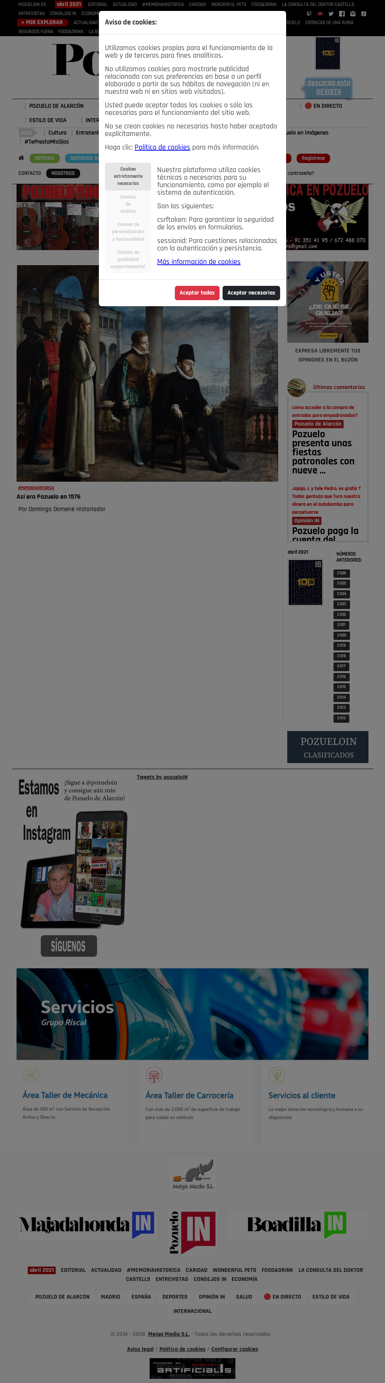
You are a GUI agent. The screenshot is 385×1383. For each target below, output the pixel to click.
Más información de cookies (199, 262)
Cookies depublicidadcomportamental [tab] (128, 259)
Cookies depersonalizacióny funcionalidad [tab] (128, 231)
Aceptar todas (197, 293)
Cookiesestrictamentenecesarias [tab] (128, 176)
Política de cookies (162, 147)
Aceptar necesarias (251, 293)
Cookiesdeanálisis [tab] (128, 204)
